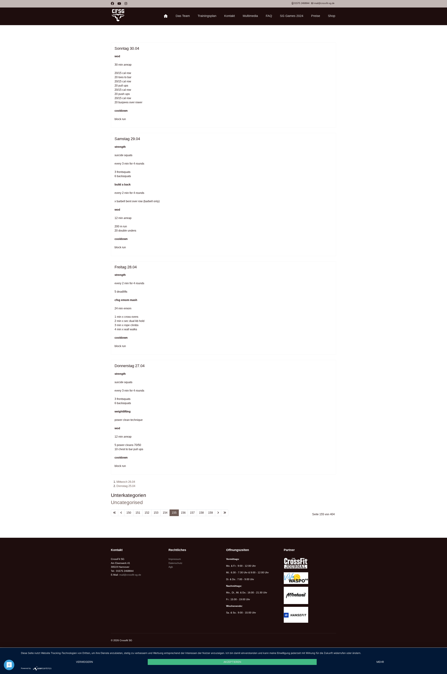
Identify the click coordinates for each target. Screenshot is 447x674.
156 (183, 512)
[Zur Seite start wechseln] (114, 512)
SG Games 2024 (291, 16)
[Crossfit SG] (165, 16)
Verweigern (84, 662)
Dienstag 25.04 (125, 486)
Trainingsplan (207, 16)
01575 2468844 (301, 3)
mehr (380, 662)
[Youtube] (119, 3)
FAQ (269, 16)
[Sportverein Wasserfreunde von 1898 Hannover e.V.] (310, 578)
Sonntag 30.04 (127, 48)
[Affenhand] (310, 595)
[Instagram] (125, 3)
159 (210, 512)
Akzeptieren (232, 662)
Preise (315, 16)
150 (128, 512)
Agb (170, 566)
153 (156, 512)
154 (165, 512)
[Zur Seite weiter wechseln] (218, 512)
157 (192, 512)
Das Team (183, 16)
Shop (331, 16)
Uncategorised (127, 502)
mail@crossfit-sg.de (324, 3)
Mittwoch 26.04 (125, 481)
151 (137, 512)
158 (201, 512)
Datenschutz (175, 563)
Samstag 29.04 (127, 139)
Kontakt (229, 16)
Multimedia (250, 16)
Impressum (174, 559)
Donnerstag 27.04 (130, 366)
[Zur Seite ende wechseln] (224, 512)
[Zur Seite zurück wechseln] (121, 512)
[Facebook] (112, 3)
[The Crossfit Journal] (310, 563)
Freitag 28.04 (126, 267)
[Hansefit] (310, 615)
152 (147, 512)
